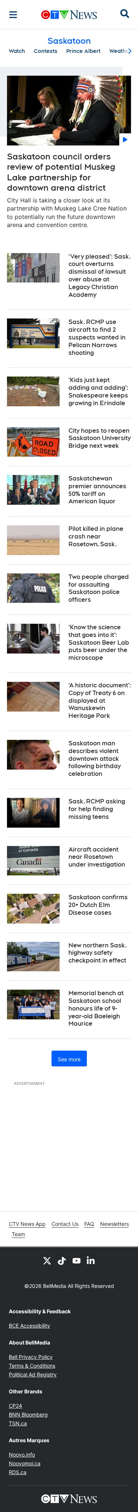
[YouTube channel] (76, 1260)
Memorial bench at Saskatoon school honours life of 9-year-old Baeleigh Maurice (96, 1008)
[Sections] (13, 14)
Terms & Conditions (32, 1365)
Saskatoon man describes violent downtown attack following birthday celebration (94, 758)
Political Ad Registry (33, 1374)
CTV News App (27, 1224)
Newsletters (114, 1224)
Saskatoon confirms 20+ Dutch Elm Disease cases (98, 905)
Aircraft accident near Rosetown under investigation (96, 857)
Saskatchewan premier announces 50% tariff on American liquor (97, 490)
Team (18, 1234)
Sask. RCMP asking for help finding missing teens (96, 809)
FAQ (89, 1224)
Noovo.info (22, 1454)
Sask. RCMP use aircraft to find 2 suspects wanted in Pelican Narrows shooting (96, 337)
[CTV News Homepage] (69, 14)
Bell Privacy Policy (31, 1357)
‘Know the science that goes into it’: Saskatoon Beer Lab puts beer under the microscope (98, 642)
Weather (120, 51)
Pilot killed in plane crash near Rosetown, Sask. (95, 536)
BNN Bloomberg (28, 1414)
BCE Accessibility (29, 1325)
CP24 (15, 1406)
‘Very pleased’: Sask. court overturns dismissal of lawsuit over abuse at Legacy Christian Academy (99, 275)
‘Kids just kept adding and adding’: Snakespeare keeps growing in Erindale (98, 391)
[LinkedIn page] (91, 1260)
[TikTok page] (61, 1260)
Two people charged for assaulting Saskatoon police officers (98, 588)
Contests (45, 51)
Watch (17, 51)
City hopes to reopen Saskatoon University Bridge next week (99, 438)
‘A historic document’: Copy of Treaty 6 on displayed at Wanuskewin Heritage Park (99, 700)
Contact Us (65, 1224)
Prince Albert (83, 51)
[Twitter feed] (47, 1260)
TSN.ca (18, 1423)
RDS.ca (17, 1472)
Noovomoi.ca (24, 1463)
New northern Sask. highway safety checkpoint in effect (97, 953)
